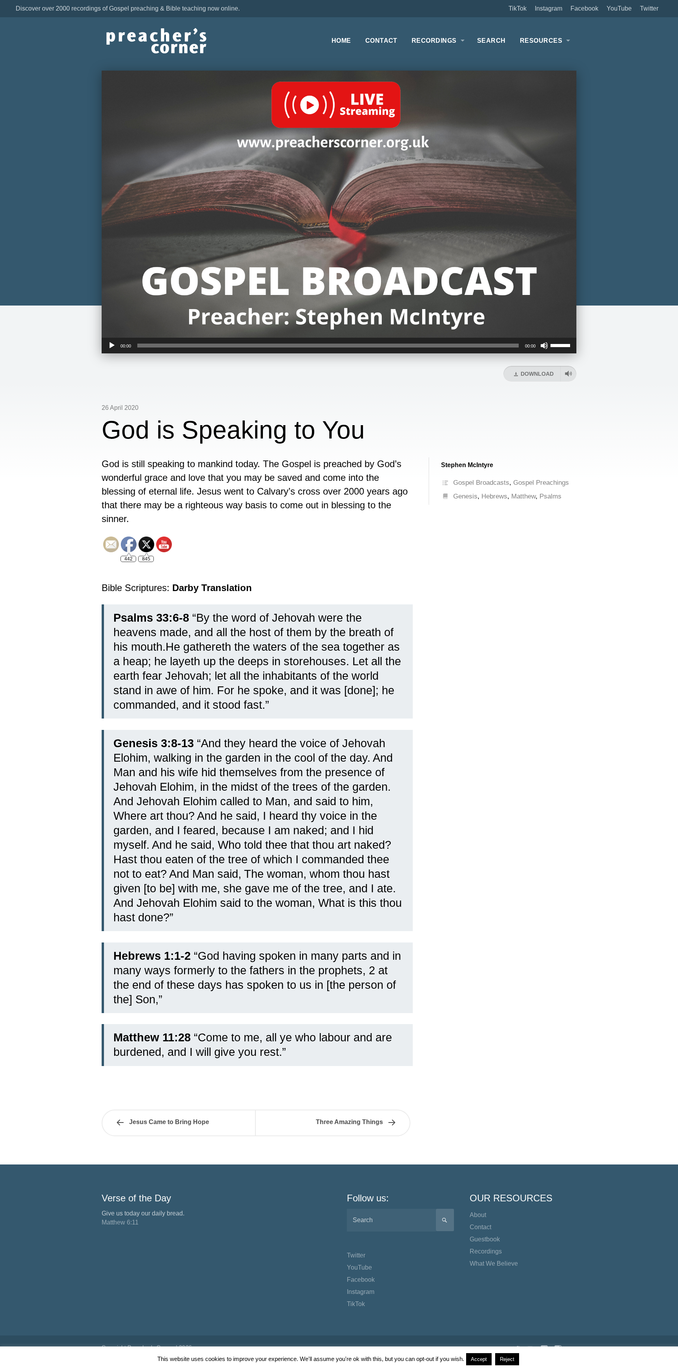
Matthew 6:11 (120, 1222)
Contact (381, 40)
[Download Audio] (568, 374)
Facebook (584, 8)
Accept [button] (479, 1359)
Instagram (548, 8)
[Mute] (544, 345)
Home (341, 40)
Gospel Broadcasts (481, 482)
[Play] (112, 345)
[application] (339, 345)
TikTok (517, 8)
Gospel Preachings (541, 482)
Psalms (550, 496)
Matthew (523, 496)
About (478, 1215)
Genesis (465, 496)
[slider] (561, 345)
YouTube (619, 8)
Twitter (649, 8)
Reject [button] (507, 1359)
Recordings (434, 40)
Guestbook (485, 1239)
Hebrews (494, 496)
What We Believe (494, 1263)
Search (491, 40)
